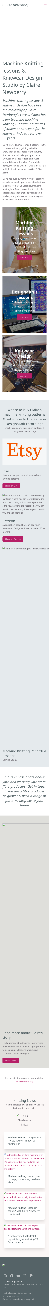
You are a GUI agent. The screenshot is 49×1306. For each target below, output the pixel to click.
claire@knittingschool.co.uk (20, 1293)
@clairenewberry (24, 1081)
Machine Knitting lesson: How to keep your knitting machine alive (24, 1179)
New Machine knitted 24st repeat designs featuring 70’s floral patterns (23, 1239)
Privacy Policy (30, 1299)
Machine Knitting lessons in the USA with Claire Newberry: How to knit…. (24, 1211)
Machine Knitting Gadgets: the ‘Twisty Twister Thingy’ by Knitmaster (24, 1140)
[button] (45, 5)
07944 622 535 (12, 1296)
